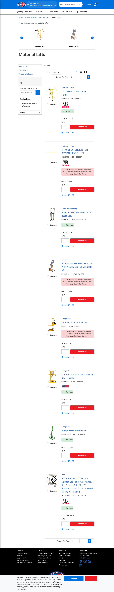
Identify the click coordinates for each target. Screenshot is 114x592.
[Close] (91, 578)
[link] (83, 77)
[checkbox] (20, 103)
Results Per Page (62, 77)
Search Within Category (28, 88)
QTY (63, 122)
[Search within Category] (38, 92)
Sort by (47, 72)
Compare (53, 104)
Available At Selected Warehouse (29, 105)
